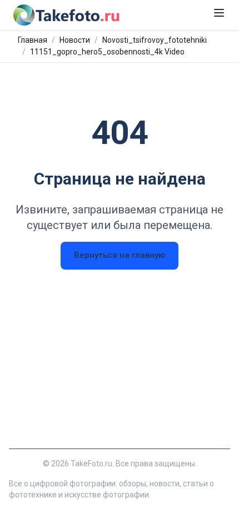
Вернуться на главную (119, 255)
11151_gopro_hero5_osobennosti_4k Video (107, 51)
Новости (74, 40)
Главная (32, 40)
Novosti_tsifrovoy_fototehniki (154, 40)
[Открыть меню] (219, 12)
